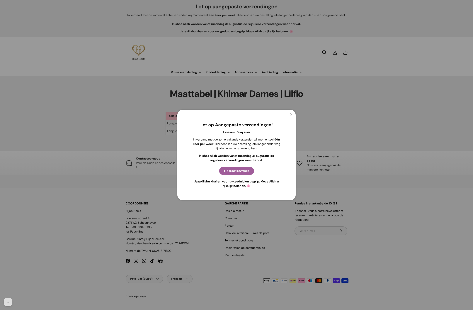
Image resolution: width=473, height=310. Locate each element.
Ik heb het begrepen (236, 170)
